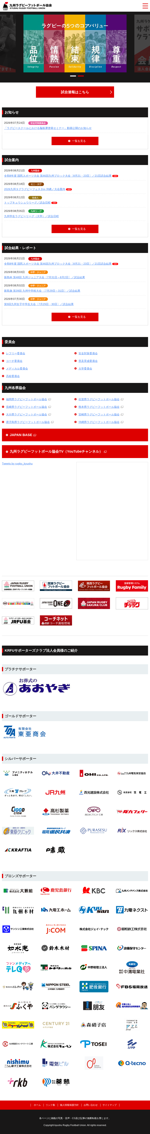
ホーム (37, 1105)
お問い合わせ (91, 1105)
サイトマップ (110, 1105)
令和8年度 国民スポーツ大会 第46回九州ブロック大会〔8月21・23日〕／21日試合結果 (58, 175)
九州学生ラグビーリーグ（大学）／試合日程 (31, 216)
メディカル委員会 (17, 368)
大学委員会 (85, 368)
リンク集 (50, 1105)
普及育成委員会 (88, 360)
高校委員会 (13, 376)
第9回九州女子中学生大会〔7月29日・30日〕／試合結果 (39, 304)
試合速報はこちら (75, 92)
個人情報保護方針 (69, 1105)
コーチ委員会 (14, 360)
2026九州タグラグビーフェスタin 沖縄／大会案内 (34, 189)
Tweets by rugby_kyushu (17, 463)
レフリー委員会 (15, 353)
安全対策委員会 (88, 353)
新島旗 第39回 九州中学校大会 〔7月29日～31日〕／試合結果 (42, 290)
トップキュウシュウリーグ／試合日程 (27, 202)
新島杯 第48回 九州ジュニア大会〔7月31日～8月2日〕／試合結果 (44, 277)
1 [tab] (73, 75)
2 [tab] (81, 75)
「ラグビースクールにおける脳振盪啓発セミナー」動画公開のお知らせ (48, 128)
